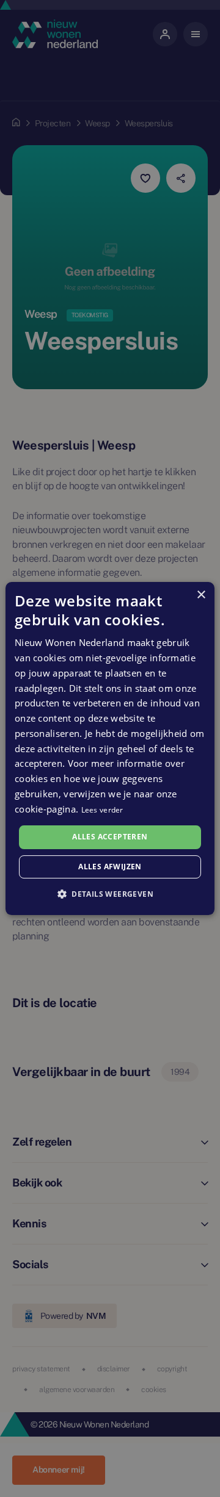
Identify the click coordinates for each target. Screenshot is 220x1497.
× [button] (200, 595)
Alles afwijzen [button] (110, 866)
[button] (110, 894)
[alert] (110, 748)
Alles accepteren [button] (109, 836)
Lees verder (102, 810)
